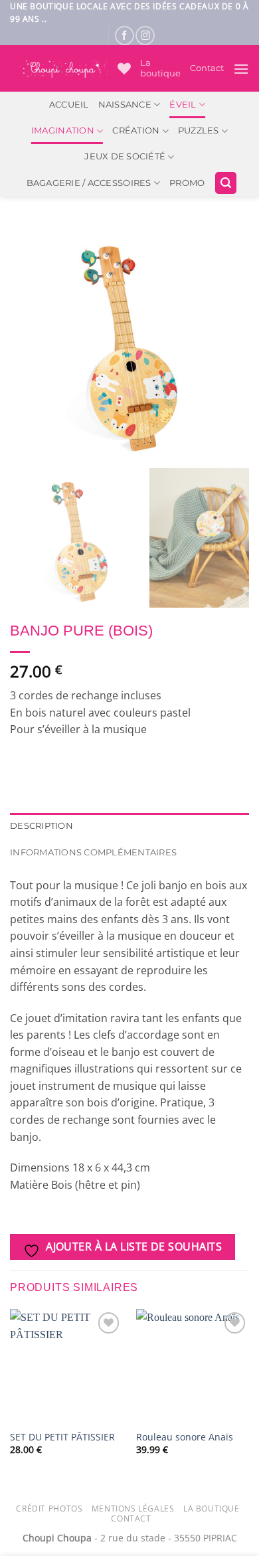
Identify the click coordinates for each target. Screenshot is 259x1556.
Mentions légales (133, 1508)
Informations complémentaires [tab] (93, 852)
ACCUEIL (69, 105)
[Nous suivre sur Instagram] (145, 35)
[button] (241, 68)
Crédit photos (49, 1508)
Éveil (182, 105)
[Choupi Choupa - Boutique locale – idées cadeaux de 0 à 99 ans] (64, 69)
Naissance (124, 105)
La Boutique (211, 1508)
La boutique (160, 68)
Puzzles (198, 130)
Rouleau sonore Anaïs (184, 1437)
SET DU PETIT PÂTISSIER (62, 1437)
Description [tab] (41, 826)
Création (135, 130)
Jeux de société (124, 156)
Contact (207, 68)
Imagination (62, 130)
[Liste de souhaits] (124, 68)
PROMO (187, 183)
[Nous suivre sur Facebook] (124, 35)
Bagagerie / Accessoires (89, 183)
